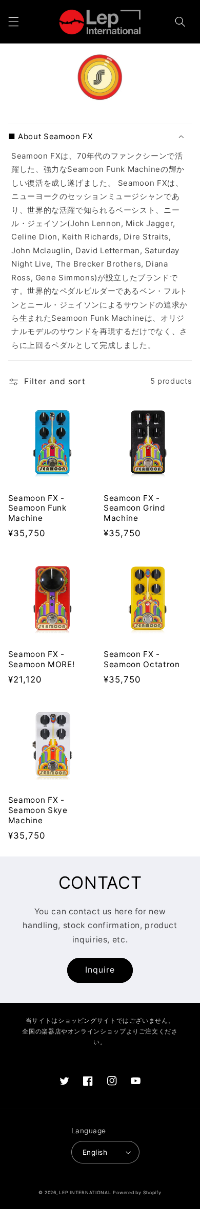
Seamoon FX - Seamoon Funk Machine (37, 508)
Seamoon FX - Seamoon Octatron (142, 659)
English (95, 1152)
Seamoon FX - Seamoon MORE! (41, 659)
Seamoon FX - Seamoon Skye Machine (38, 810)
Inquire (100, 970)
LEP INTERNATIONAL (85, 1192)
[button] (13, 22)
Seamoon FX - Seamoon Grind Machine (135, 508)
